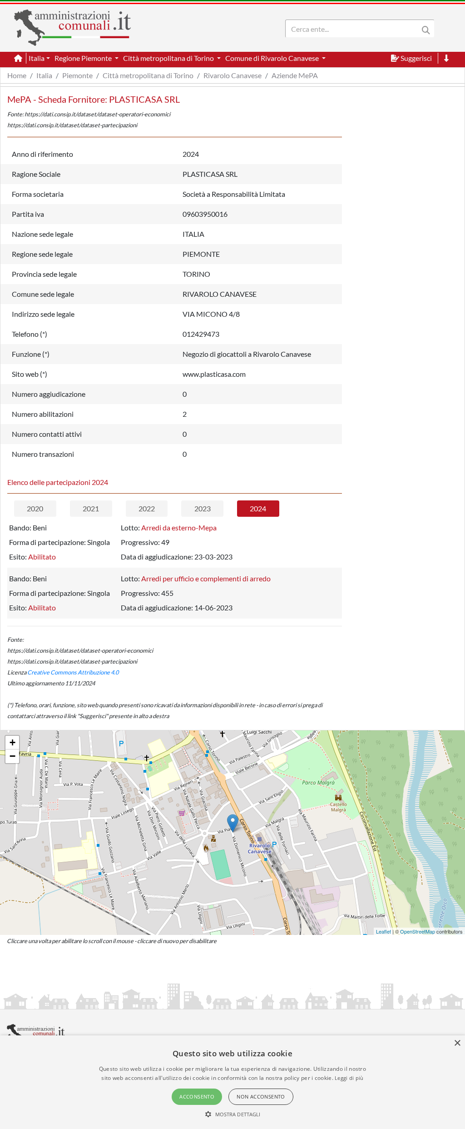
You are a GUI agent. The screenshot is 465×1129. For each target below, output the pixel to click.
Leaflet (383, 931)
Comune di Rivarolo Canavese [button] (272, 58)
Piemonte (77, 75)
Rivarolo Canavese (232, 75)
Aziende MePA (295, 75)
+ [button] (12, 742)
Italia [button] (37, 58)
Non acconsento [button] (261, 1096)
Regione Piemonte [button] (83, 58)
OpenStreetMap (417, 931)
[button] (233, 1114)
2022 (147, 508)
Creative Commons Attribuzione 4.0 (73, 672)
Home (16, 75)
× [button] (457, 1043)
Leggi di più (349, 1077)
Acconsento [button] (196, 1096)
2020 (35, 508)
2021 (91, 508)
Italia (44, 75)
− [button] (12, 756)
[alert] (232, 1082)
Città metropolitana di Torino (148, 75)
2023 (202, 508)
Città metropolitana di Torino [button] (169, 58)
